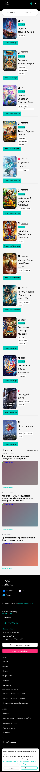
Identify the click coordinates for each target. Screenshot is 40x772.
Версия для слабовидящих (20, 645)
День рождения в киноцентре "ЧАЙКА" (16, 718)
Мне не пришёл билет (20, 651)
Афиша (5, 661)
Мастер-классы (8, 728)
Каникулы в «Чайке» (9, 723)
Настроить (11, 768)
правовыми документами (25, 604)
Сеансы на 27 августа (12, 113)
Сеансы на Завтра (10, 43)
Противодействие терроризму (14, 693)
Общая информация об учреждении (15, 703)
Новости (5, 680)
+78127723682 (10, 622)
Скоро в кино (7, 676)
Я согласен (29, 768)
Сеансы (5, 666)
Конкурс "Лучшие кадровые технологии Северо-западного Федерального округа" (17, 498)
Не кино (5, 671)
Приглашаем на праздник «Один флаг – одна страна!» (18, 538)
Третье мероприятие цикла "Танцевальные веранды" (16, 457)
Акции (4, 709)
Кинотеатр (6, 685)
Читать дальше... (7, 487)
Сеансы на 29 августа (12, 213)
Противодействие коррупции (13, 698)
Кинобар (5, 713)
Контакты (6, 733)
